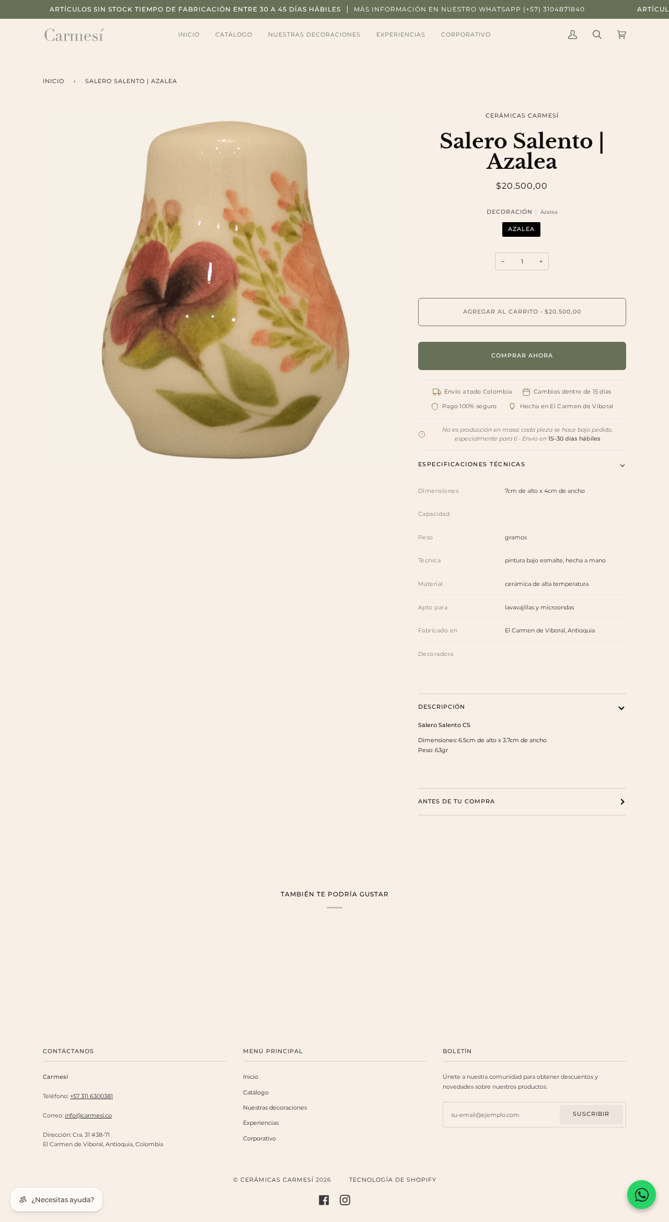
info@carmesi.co (88, 1115)
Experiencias (261, 1122)
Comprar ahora (522, 355)
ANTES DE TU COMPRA (456, 801)
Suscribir (591, 1114)
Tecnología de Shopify (392, 1180)
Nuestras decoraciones (275, 1107)
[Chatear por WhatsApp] (641, 1194)
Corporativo (259, 1138)
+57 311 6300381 (91, 1096)
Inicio (53, 81)
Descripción (441, 707)
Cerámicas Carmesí (522, 115)
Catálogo (256, 1092)
